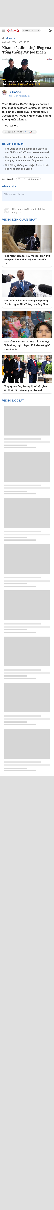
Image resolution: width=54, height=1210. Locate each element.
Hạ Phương (15, 91)
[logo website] (13, 30)
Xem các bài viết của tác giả (19, 96)
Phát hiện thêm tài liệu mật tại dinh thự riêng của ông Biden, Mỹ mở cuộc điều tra (27, 259)
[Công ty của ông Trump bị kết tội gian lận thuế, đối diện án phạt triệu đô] (27, 369)
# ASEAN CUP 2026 (31, 30)
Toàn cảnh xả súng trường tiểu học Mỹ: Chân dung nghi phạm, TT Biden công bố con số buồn (27, 345)
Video (9, 38)
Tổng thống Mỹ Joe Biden (28, 179)
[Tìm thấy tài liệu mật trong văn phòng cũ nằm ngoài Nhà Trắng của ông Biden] (27, 283)
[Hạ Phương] (4, 92)
